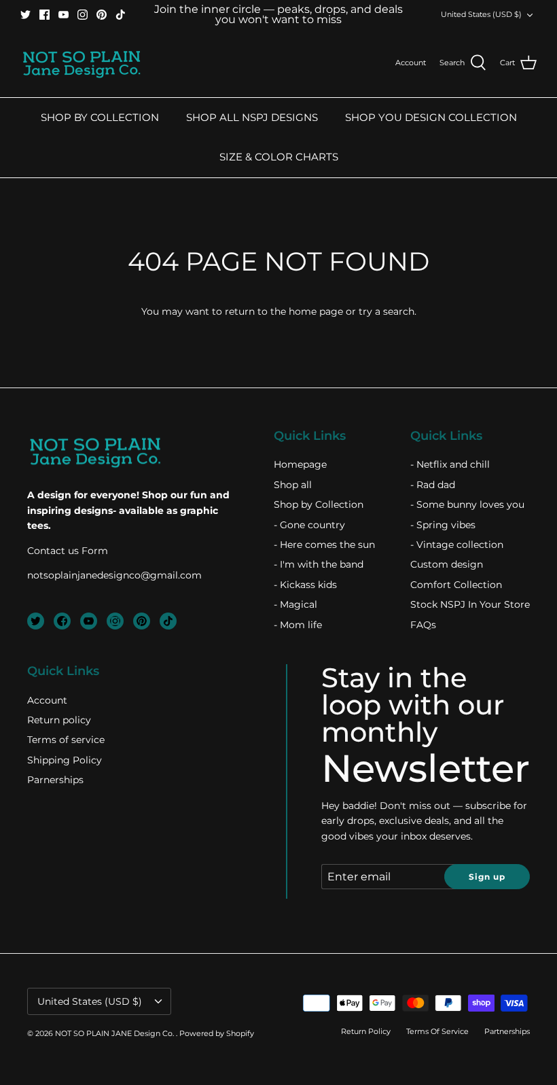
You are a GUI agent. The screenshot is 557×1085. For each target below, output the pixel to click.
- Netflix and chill (450, 464)
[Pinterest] (101, 15)
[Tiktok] (120, 15)
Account (47, 700)
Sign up (487, 877)
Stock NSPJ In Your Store (470, 604)
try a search (386, 311)
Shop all (293, 485)
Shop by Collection (318, 504)
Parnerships (55, 780)
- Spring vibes (442, 525)
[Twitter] (25, 15)
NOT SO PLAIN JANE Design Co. (115, 1033)
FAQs (423, 625)
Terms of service (66, 740)
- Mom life (298, 625)
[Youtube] (63, 15)
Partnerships (507, 1031)
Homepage (300, 464)
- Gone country (309, 525)
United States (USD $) (481, 14)
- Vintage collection (456, 544)
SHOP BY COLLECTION (100, 117)
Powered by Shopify (216, 1033)
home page (316, 311)
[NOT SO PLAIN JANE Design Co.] (81, 63)
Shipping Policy (64, 760)
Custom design (446, 564)
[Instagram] (82, 15)
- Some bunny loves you (467, 504)
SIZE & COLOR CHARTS (278, 156)
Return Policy (366, 1031)
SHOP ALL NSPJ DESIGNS (252, 117)
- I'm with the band (318, 564)
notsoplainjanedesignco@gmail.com (114, 575)
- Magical (295, 604)
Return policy (59, 720)
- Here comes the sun (324, 544)
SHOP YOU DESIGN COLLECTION (431, 117)
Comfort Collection (456, 585)
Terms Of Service (437, 1031)
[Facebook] (44, 15)
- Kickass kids (305, 585)
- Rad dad (432, 485)
